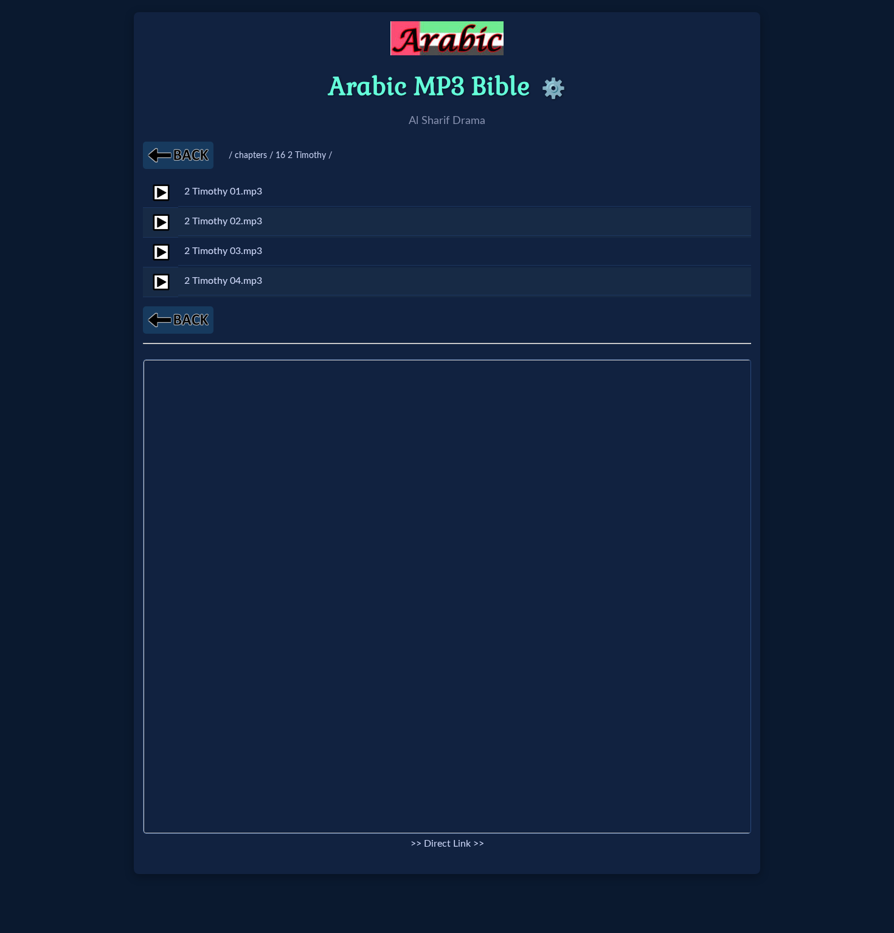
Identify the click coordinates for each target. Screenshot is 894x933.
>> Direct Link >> (447, 844)
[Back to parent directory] (178, 155)
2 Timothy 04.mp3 (223, 281)
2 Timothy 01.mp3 (223, 191)
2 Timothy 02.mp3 (223, 221)
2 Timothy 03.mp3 (223, 251)
